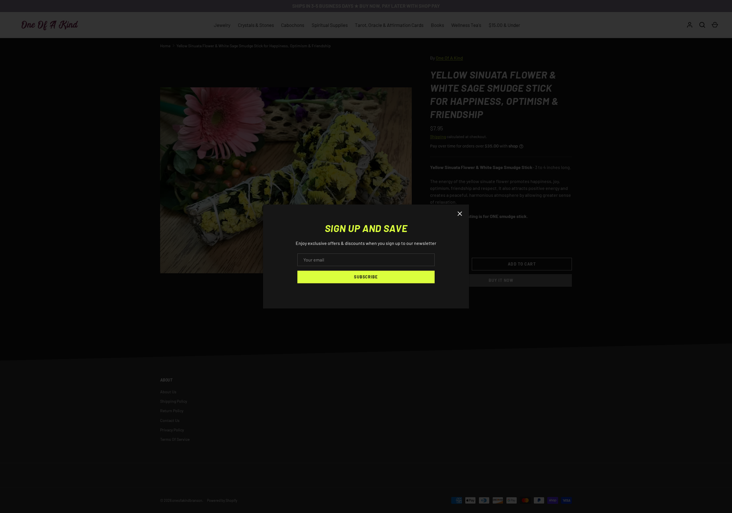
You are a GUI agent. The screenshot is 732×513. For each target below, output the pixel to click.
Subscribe (366, 276)
